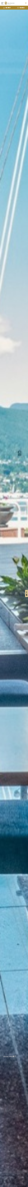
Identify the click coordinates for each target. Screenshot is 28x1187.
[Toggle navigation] (3, 3)
